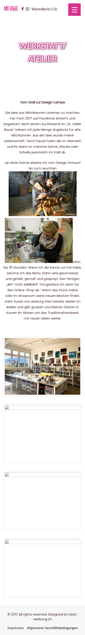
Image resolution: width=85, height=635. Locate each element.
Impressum (15, 628)
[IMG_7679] (42, 567)
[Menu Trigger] (74, 9)
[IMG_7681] (42, 433)
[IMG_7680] (42, 500)
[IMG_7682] (42, 366)
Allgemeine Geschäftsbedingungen (52, 628)
